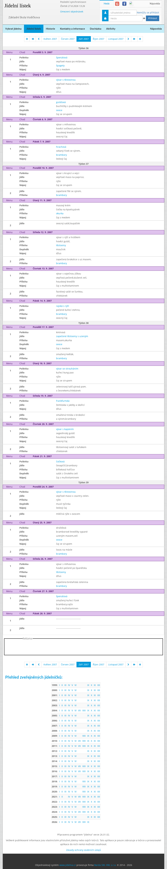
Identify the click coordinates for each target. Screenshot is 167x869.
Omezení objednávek (71, 11)
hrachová (61, 146)
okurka (59, 213)
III (65, 685)
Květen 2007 (50, 38)
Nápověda (155, 4)
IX (88, 685)
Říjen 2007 (98, 38)
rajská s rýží (62, 305)
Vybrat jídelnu (13, 28)
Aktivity (110, 28)
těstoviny (61, 245)
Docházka (95, 28)
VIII (84, 710)
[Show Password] (144, 18)
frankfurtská (62, 400)
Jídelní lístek (17, 6)
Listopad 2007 (115, 38)
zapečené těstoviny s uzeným (72, 336)
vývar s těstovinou (66, 79)
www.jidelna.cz (67, 865)
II (62, 685)
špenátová (61, 57)
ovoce (59, 110)
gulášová (61, 102)
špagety (60, 65)
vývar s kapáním (65, 429)
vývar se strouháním (67, 368)
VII (79, 710)
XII (98, 685)
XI (95, 685)
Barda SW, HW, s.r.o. (105, 865)
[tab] (117, 3)
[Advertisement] (83, 647)
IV (69, 685)
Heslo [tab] (106, 4)
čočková (60, 461)
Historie (50, 28)
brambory (61, 154)
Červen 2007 (68, 38)
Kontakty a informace (72, 28)
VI (75, 685)
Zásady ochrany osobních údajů (83, 849)
